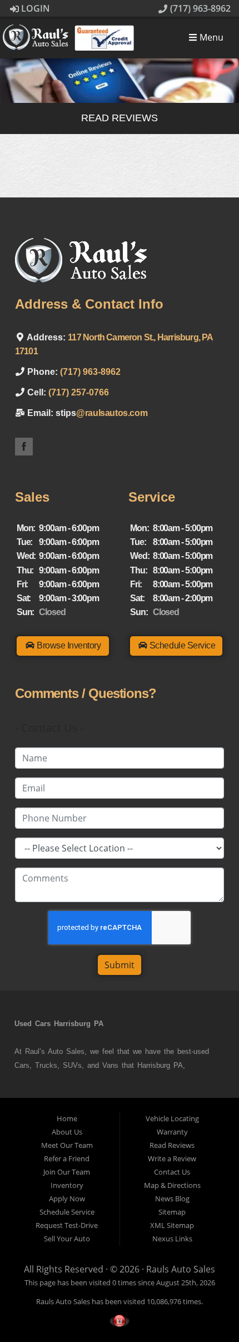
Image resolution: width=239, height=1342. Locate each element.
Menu (210, 38)
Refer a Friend (66, 1158)
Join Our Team (66, 1172)
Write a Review (172, 1158)
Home (67, 1118)
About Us (67, 1132)
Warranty (172, 1132)
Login (34, 8)
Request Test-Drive (67, 1225)
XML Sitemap (172, 1225)
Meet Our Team (67, 1145)
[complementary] (205, 1308)
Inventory (67, 1185)
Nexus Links (172, 1239)
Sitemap (172, 1212)
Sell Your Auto (67, 1239)
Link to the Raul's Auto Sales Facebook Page (24, 446)
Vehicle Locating (172, 1118)
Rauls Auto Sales (180, 1269)
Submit (119, 965)
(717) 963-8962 (199, 8)
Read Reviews (172, 1145)
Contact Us (172, 1172)
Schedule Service (66, 1212)
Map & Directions (172, 1185)
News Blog (172, 1199)
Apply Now (67, 1199)
